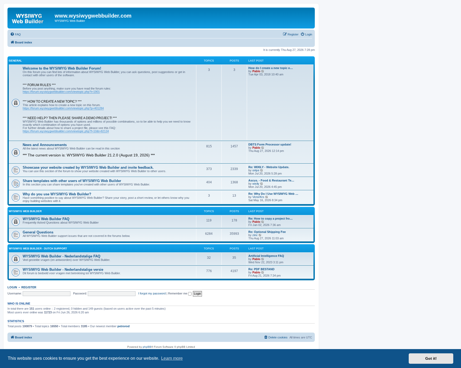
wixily (255, 183)
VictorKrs (258, 197)
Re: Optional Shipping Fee (267, 231)
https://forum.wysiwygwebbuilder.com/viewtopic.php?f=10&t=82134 (66, 131)
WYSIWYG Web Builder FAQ (46, 219)
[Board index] (32, 17)
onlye (255, 170)
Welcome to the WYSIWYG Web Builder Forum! (62, 68)
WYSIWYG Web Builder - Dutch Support (38, 248)
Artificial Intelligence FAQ (266, 255)
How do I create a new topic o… (270, 68)
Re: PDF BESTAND (261, 269)
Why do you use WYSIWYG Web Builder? (57, 194)
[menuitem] (15, 34)
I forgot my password (152, 293)
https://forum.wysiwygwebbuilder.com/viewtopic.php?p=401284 (63, 108)
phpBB (147, 346)
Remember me (178, 293)
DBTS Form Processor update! (269, 144)
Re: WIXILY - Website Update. (268, 167)
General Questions (38, 232)
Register (28, 287)
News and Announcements (45, 145)
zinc (255, 235)
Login (12, 287)
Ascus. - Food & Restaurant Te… (271, 180)
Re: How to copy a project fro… (270, 218)
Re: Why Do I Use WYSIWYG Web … (273, 193)
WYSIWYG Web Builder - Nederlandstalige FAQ (61, 256)
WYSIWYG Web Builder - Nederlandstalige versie (63, 270)
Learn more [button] (172, 358)
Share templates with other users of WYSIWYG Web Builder (72, 181)
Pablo (256, 71)
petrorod (123, 326)
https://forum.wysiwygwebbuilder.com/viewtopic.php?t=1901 (61, 91)
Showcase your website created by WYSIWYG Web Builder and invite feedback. (88, 167)
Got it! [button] (431, 358)
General (15, 60)
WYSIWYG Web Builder (25, 211)
